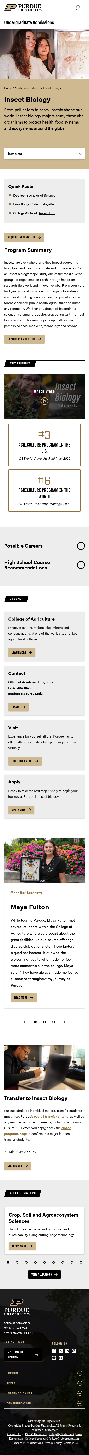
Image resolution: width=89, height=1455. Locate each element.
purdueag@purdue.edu (25, 693)
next (63, 1022)
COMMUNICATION (19, 1403)
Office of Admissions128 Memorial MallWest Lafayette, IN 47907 (20, 1328)
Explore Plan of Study (22, 339)
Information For (20, 1393)
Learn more (15, 1166)
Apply (11, 1383)
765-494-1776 (14, 1341)
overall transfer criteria (51, 1116)
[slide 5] (44, 1262)
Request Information (21, 237)
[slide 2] (44, 1022)
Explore (13, 1373)
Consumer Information (27, 1443)
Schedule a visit (22, 761)
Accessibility (15, 1434)
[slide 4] (35, 1262)
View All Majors (41, 1274)
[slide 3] (53, 1022)
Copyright (14, 1426)
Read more (21, 997)
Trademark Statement (44, 1430)
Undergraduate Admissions (29, 21)
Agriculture (47, 213)
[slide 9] (81, 1262)
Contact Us (71, 1443)
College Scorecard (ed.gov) (42, 1439)
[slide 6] (53, 1262)
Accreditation (70, 1439)
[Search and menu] (80, 8)
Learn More (19, 652)
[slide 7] (62, 1262)
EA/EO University (36, 1434)
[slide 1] (35, 1022)
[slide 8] (72, 1262)
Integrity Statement (61, 1434)
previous (25, 1022)
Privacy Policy (53, 1443)
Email (15, 707)
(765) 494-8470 (19, 687)
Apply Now (18, 810)
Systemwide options (15, 1354)
